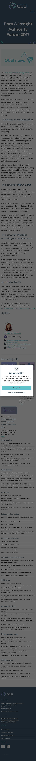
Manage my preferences (16, 392)
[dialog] (16, 380)
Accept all (16, 388)
